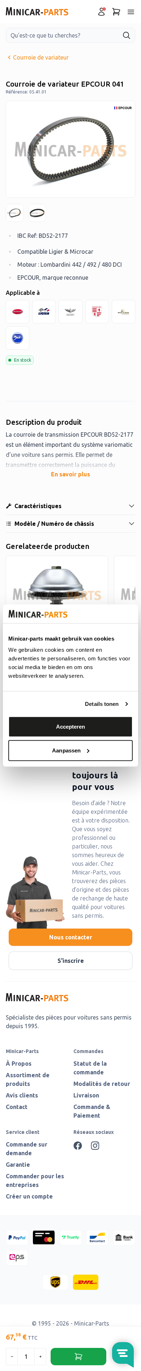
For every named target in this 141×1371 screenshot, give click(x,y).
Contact (16, 1107)
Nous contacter (70, 937)
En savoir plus (70, 474)
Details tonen (102, 704)
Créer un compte (29, 1196)
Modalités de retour (101, 1083)
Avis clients (22, 1095)
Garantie (18, 1164)
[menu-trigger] (131, 12)
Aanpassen (66, 750)
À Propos (18, 1063)
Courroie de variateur (41, 57)
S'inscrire (70, 960)
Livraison (86, 1095)
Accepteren (70, 727)
